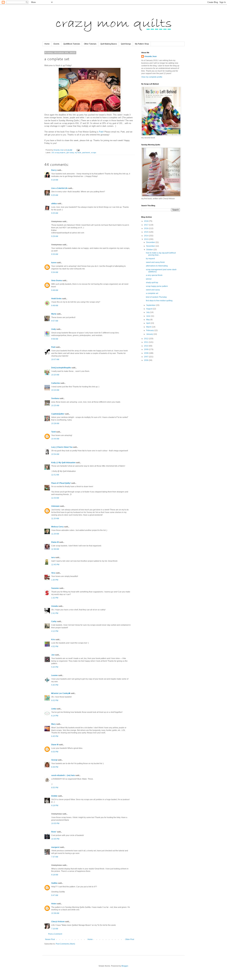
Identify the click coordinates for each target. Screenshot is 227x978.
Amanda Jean (150, 56)
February (150, 330)
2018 (146, 221)
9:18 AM (54, 875)
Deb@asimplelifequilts (61, 368)
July (148, 312)
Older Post (129, 939)
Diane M (54, 745)
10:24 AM (55, 390)
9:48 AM (54, 290)
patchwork (86, 152)
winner (149, 279)
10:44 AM (55, 439)
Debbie (54, 796)
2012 (146, 339)
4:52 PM (54, 646)
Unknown (55, 506)
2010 (146, 346)
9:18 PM (54, 805)
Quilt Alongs (126, 44)
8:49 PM (54, 767)
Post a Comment (55, 934)
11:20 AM (55, 518)
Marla (53, 314)
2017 (146, 225)
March (149, 327)
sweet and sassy (153, 290)
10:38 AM (55, 913)
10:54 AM (55, 454)
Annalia (54, 606)
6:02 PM (54, 700)
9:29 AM (54, 236)
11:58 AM (55, 549)
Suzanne (55, 588)
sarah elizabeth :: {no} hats (63, 775)
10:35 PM (55, 839)
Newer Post (50, 939)
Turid (53, 432)
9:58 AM (54, 339)
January (149, 334)
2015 (146, 232)
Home (47, 44)
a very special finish (154, 275)
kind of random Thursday (156, 297)
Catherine (55, 383)
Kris (53, 639)
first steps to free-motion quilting (159, 301)
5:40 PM (54, 685)
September (151, 305)
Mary (53, 724)
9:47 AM (54, 895)
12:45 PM (55, 564)
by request (150, 258)
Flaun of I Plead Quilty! (61, 483)
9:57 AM (54, 321)
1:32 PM (54, 598)
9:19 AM (54, 180)
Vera (53, 573)
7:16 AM (54, 929)
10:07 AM (55, 359)
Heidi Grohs (56, 299)
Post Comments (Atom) (65, 944)
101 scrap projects (58, 152)
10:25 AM (55, 405)
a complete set (152, 293)
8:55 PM (54, 788)
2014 (146, 236)
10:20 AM (55, 375)
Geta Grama (56, 280)
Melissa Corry (57, 527)
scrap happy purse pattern (157, 286)
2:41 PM (54, 613)
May (148, 320)
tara (53, 557)
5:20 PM (54, 667)
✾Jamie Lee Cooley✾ (60, 693)
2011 (146, 342)
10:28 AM (55, 423)
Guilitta (54, 883)
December (151, 242)
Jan (53, 655)
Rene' (53, 832)
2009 (146, 349)
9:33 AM (54, 254)
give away (70, 152)
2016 (146, 228)
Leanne (54, 675)
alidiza (54, 203)
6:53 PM (54, 752)
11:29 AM (55, 534)
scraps (93, 152)
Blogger (125, 966)
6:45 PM (54, 736)
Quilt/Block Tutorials (71, 44)
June (148, 316)
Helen (53, 904)
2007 (146, 357)
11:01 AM (55, 475)
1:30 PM (54, 580)
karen (53, 263)
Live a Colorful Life (59, 188)
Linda (53, 709)
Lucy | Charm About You (61, 447)
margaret (55, 847)
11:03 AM (55, 498)
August (149, 309)
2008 (146, 353)
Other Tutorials (90, 44)
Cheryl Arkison (58, 922)
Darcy (54, 170)
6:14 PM (54, 716)
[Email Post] (78, 150)
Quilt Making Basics (108, 44)
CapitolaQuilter (57, 414)
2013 (146, 239)
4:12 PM (54, 631)
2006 (146, 360)
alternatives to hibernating (157, 266)
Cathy (54, 621)
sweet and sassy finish (155, 262)
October (149, 250)
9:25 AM (54, 195)
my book (78, 152)
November (151, 246)
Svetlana (55, 398)
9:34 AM (54, 272)
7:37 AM (54, 857)
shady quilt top (152, 282)
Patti (101, 132)
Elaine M (55, 542)
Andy (53, 329)
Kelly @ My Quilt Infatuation (63, 462)
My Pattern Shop (142, 44)
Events (56, 44)
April (148, 323)
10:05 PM (55, 823)
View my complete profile (151, 77)
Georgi (54, 760)
